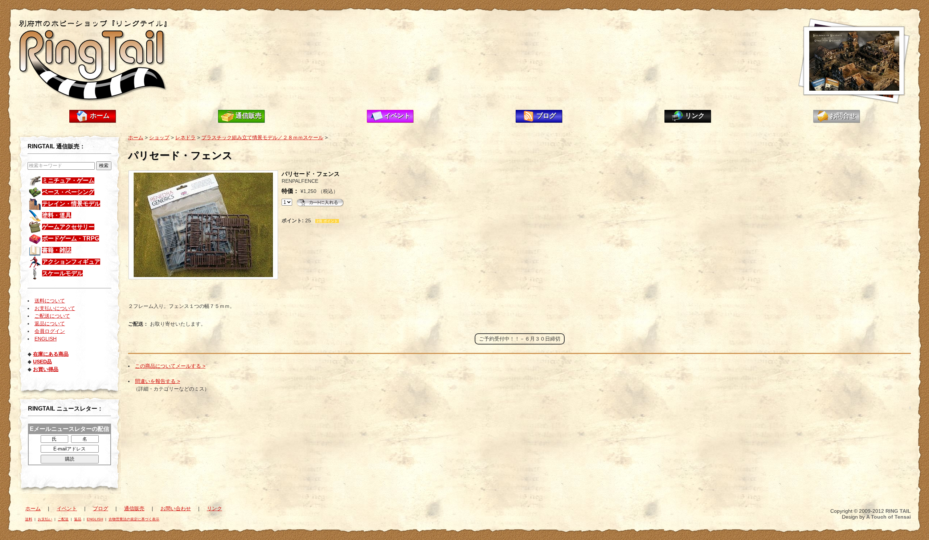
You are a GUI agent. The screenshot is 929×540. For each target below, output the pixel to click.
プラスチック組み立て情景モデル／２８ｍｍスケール (262, 137)
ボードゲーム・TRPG (70, 238)
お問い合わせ (175, 508)
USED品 (42, 361)
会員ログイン (49, 331)
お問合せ (843, 115)
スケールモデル (62, 273)
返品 (77, 519)
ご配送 (63, 519)
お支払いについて (54, 308)
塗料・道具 (56, 215)
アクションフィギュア (71, 262)
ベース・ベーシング (68, 192)
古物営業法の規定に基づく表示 (134, 519)
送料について (49, 301)
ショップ (159, 137)
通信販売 (249, 115)
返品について (49, 323)
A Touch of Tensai (888, 517)
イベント (397, 115)
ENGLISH (45, 339)
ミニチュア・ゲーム (68, 180)
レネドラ (185, 137)
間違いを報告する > (157, 381)
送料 (28, 519)
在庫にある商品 (51, 354)
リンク (695, 115)
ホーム (100, 115)
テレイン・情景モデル (71, 204)
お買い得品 (45, 369)
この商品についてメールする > (170, 366)
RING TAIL (898, 511)
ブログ (546, 115)
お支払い (45, 519)
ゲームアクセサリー (68, 227)
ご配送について (52, 316)
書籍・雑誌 (56, 250)
